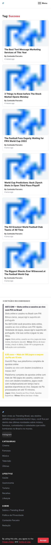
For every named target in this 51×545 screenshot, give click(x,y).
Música (5, 456)
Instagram (7, 434)
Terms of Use (24, 542)
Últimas (5, 466)
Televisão (6, 461)
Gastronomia (8, 483)
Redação (6, 525)
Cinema (5, 445)
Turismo (5, 488)
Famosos (6, 450)
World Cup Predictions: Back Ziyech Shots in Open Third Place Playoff (23, 184)
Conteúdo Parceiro (14, 56)
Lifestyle (6, 498)
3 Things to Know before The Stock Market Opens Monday (22, 95)
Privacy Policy (8, 542)
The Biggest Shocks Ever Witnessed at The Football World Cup (24, 273)
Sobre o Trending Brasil (13, 510)
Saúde (5, 478)
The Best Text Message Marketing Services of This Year (22, 51)
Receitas (6, 493)
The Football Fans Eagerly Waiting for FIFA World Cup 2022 (24, 140)
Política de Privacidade (13, 515)
